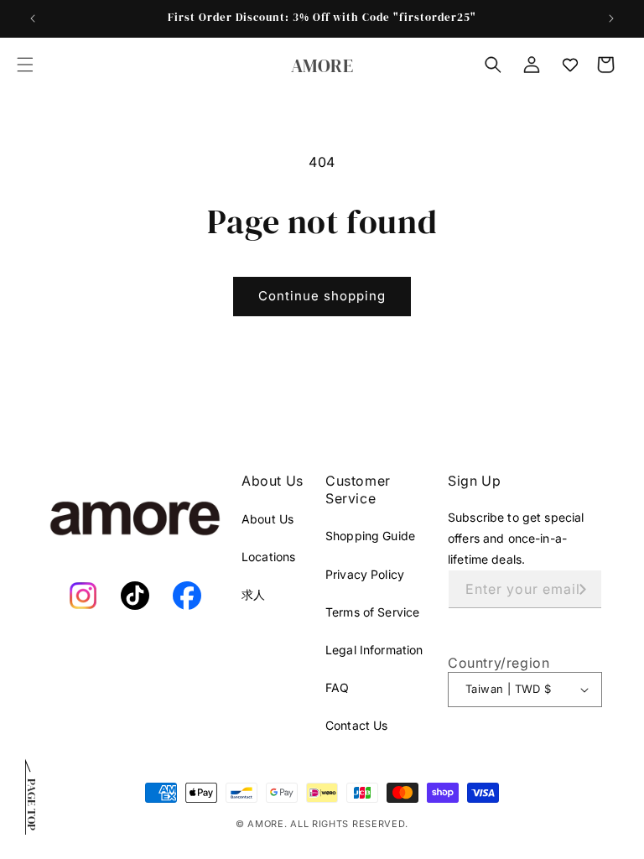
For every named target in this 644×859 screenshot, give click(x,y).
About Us (267, 519)
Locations (268, 556)
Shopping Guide (370, 535)
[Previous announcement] (32, 18)
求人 (253, 594)
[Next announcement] (611, 18)
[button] (25, 64)
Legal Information (374, 650)
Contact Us (356, 725)
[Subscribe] (582, 589)
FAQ (337, 687)
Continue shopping (322, 296)
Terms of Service (372, 612)
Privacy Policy (364, 574)
